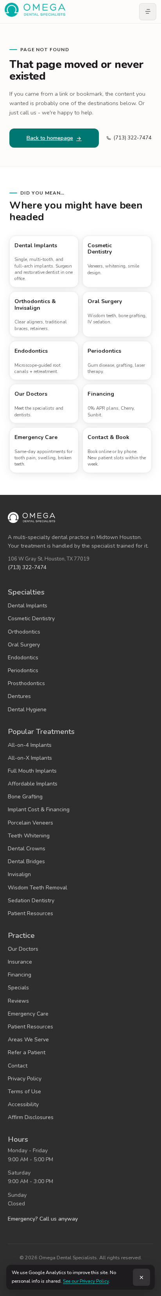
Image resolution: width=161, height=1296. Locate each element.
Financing (19, 974)
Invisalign (19, 874)
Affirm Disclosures (31, 1117)
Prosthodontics (26, 683)
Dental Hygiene (27, 709)
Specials (18, 987)
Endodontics (23, 657)
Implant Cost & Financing (39, 809)
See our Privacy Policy (86, 1281)
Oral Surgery (24, 644)
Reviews (18, 1001)
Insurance (20, 962)
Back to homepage (50, 138)
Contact (17, 1065)
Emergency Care (28, 1014)
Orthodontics (24, 632)
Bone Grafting (25, 796)
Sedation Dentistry (31, 900)
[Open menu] (147, 11)
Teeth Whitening (29, 835)
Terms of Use (24, 1091)
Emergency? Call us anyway (43, 1219)
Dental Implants (27, 605)
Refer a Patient (26, 1052)
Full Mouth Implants (32, 771)
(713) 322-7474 (132, 137)
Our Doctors (23, 949)
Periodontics (23, 670)
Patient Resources (30, 913)
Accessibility (23, 1104)
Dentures (19, 696)
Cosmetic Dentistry (31, 618)
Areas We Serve (28, 1039)
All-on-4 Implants (30, 745)
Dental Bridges (26, 861)
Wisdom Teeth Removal (37, 887)
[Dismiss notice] (141, 1277)
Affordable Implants (32, 783)
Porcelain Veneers (30, 823)
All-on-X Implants (30, 758)
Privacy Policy (24, 1078)
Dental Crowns (26, 848)
